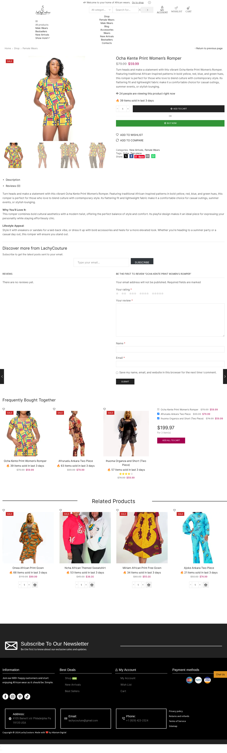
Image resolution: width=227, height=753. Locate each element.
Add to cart (180, 109)
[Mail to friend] (147, 156)
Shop (107, 16)
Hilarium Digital (59, 732)
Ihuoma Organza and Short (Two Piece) (126, 463)
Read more (140, 2)
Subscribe (142, 262)
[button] (35, 585)
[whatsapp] (152, 156)
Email (120, 357)
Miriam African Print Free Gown (142, 567)
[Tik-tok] (27, 697)
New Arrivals (42, 34)
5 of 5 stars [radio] (158, 293)
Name (120, 343)
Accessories (106, 29)
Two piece (136, 153)
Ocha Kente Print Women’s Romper (25, 461)
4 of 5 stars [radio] (144, 293)
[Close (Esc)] (0, 746)
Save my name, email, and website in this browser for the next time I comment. (168, 372)
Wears (107, 33)
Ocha (126, 153)
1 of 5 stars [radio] (117, 293)
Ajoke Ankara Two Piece (199, 567)
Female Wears (106, 19)
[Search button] (147, 10)
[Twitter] (126, 156)
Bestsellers (41, 31)
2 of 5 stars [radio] (123, 293)
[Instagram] (13, 697)
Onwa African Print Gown (28, 567)
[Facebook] (131, 156)
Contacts (107, 43)
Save (141, 156)
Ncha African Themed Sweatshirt (85, 567)
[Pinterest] (20, 697)
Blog (106, 26)
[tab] (13, 179)
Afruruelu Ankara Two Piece (75, 461)
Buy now (171, 123)
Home (8, 48)
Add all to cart (171, 440)
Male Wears (41, 28)
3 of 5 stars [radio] (132, 293)
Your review (124, 300)
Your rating (124, 289)
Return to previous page (209, 48)
